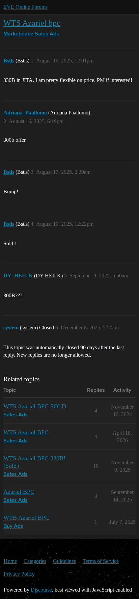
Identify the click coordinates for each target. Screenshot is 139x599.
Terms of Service (101, 561)
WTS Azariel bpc (31, 22)
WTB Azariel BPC (26, 517)
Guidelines (64, 561)
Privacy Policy (19, 574)
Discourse (41, 590)
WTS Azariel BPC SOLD (34, 406)
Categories (35, 561)
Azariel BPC (18, 491)
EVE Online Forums (25, 7)
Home (10, 561)
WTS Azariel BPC (26, 432)
